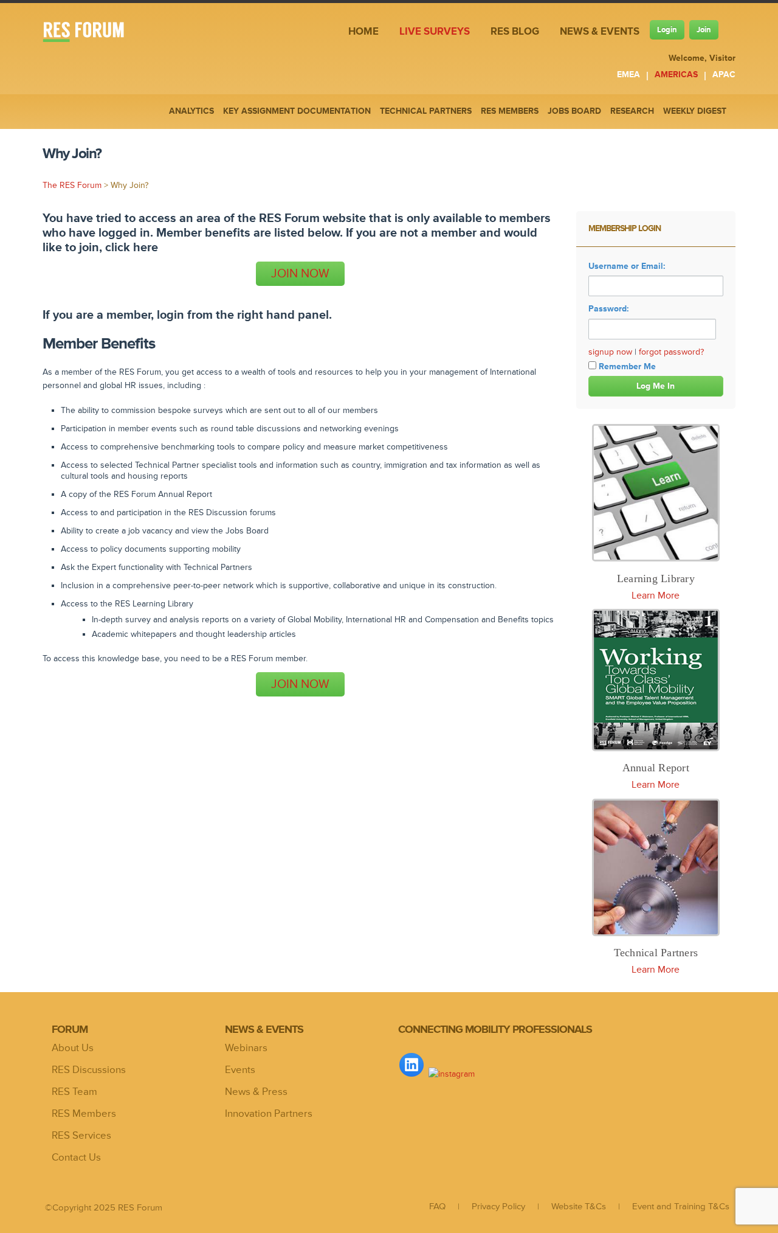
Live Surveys (434, 32)
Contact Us (76, 1157)
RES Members (84, 1114)
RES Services (81, 1136)
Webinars (246, 1048)
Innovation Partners (268, 1114)
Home (363, 32)
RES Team (74, 1092)
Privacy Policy (498, 1206)
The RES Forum (72, 185)
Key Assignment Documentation (297, 111)
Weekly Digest (694, 111)
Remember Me (627, 366)
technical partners (426, 111)
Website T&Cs (578, 1206)
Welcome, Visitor (702, 58)
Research (632, 111)
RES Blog (515, 32)
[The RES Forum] (93, 33)
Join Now (300, 273)
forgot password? (671, 352)
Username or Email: (627, 266)
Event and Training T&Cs (680, 1206)
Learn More (656, 595)
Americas (676, 74)
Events (240, 1070)
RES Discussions (89, 1070)
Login (667, 30)
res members (510, 111)
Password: (608, 309)
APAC (723, 74)
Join (704, 30)
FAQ (437, 1206)
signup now (610, 352)
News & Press (256, 1092)
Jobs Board (574, 111)
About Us (73, 1048)
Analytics (191, 111)
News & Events (599, 32)
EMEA (628, 74)
